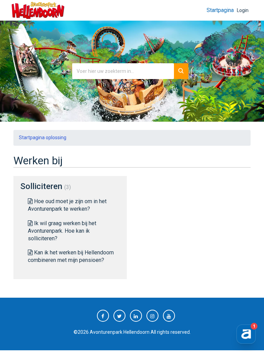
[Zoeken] (181, 71)
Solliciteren (44, 186)
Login (243, 10)
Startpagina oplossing (42, 137)
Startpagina (220, 10)
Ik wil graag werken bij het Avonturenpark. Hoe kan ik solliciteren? (62, 231)
